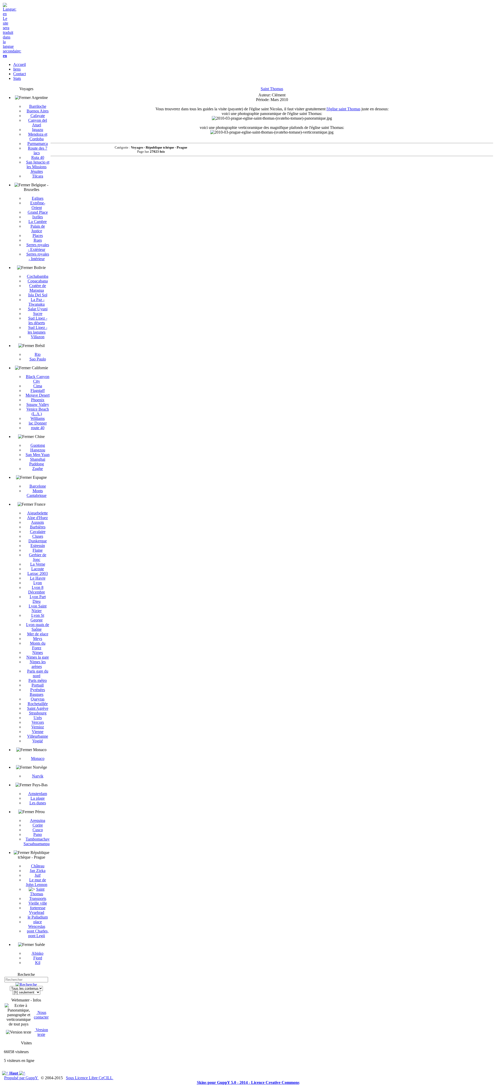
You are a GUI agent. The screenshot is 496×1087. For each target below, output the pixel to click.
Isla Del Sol (37, 295)
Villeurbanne (37, 736)
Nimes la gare (37, 657)
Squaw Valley (37, 404)
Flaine (38, 550)
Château (37, 866)
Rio (38, 354)
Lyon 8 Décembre (36, 589)
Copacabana (38, 281)
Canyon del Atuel (37, 122)
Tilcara (37, 176)
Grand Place (38, 212)
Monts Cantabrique (37, 493)
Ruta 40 (37, 157)
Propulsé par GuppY (21, 1078)
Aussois (37, 522)
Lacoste (37, 569)
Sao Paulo (37, 359)
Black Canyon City (37, 378)
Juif (38, 875)
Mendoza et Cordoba (37, 136)
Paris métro (37, 680)
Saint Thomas (37, 891)
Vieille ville (37, 903)
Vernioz (37, 727)
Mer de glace (37, 634)
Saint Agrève (37, 708)
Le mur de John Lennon (36, 882)
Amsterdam (37, 793)
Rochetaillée (38, 703)
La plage (37, 798)
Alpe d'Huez (37, 517)
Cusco (38, 830)
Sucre (37, 313)
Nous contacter (41, 1014)
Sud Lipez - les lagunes (37, 329)
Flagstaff (37, 390)
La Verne (37, 564)
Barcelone (37, 486)
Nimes (37, 652)
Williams (37, 418)
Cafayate (37, 115)
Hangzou (37, 450)
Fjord (37, 958)
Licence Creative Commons (275, 1082)
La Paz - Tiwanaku (36, 301)
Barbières (37, 527)
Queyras (37, 699)
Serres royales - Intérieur (37, 256)
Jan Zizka (37, 870)
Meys (37, 638)
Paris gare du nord (37, 673)
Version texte (41, 1032)
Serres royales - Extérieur (37, 247)
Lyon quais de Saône (37, 626)
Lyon (37, 583)
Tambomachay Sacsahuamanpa (37, 841)
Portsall (38, 685)
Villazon (37, 337)
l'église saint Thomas (343, 109)
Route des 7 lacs (37, 150)
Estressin (37, 545)
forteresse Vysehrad (37, 910)
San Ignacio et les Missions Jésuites (37, 167)
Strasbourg (38, 713)
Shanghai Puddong (37, 461)
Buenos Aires (38, 111)
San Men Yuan (38, 454)
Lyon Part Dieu (38, 599)
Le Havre (37, 578)
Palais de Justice (37, 228)
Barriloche (37, 106)
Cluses (37, 536)
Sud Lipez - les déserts (37, 320)
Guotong (37, 445)
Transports (37, 898)
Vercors (38, 722)
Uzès (38, 717)
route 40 (37, 428)
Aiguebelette (37, 513)
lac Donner (38, 423)
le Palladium (38, 917)
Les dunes (37, 803)
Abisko (37, 953)
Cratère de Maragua (37, 287)
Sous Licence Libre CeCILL (89, 1078)
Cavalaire (37, 531)
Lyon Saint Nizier (38, 608)
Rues (38, 240)
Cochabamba (37, 276)
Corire (38, 825)
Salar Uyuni (38, 309)
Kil (37, 962)
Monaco (37, 758)
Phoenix (37, 400)
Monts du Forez (37, 645)
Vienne (37, 731)
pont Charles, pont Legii (38, 933)
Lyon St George (37, 617)
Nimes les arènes (38, 664)
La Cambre (37, 221)
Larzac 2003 (37, 573)
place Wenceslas (36, 924)
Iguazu (37, 129)
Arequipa (37, 820)
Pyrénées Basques (37, 692)
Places (38, 235)
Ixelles (37, 217)
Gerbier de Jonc (37, 557)
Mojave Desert (38, 395)
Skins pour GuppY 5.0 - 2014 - (224, 1082)
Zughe (37, 468)
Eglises (37, 198)
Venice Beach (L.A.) (37, 411)
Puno (37, 834)
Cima (37, 386)
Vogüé (37, 741)
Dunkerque (37, 541)
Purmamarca (37, 143)
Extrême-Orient (37, 205)
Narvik (37, 776)
